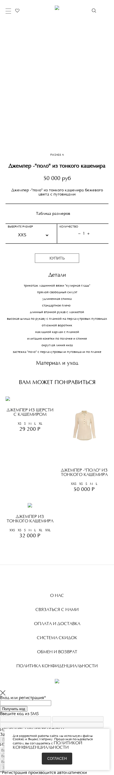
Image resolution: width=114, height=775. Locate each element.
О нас (57, 596)
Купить (57, 258)
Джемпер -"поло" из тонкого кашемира (84, 472)
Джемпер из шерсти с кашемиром (30, 412)
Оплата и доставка (57, 624)
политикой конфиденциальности (47, 745)
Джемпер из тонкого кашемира (30, 519)
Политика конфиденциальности (57, 666)
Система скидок (57, 638)
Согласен (57, 759)
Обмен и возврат (57, 652)
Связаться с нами (57, 610)
